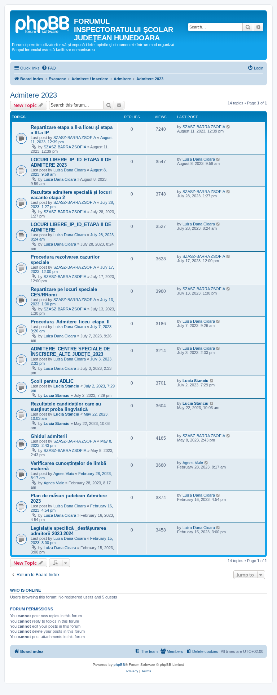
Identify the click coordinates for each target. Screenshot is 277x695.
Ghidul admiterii (49, 436)
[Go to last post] (228, 127)
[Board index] (43, 23)
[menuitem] (48, 68)
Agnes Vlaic (63, 473)
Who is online (25, 590)
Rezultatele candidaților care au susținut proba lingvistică (66, 406)
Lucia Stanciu (66, 386)
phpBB (119, 665)
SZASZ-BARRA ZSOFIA (74, 137)
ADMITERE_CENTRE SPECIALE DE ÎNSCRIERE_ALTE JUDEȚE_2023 (70, 351)
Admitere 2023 (33, 95)
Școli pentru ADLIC (52, 381)
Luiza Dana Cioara (69, 170)
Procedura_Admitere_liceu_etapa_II (70, 321)
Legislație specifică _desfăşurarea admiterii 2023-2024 (68, 530)
